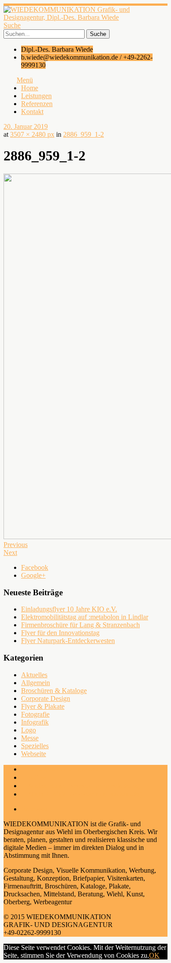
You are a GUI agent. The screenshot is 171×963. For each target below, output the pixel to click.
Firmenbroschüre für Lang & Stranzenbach (80, 625)
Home (29, 88)
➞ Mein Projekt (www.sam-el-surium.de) (81, 794)
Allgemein (35, 682)
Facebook (34, 567)
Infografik (35, 722)
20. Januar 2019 (26, 126)
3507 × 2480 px (32, 134)
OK (154, 955)
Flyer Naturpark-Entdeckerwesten (68, 640)
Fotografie (35, 714)
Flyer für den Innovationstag (60, 632)
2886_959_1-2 (83, 134)
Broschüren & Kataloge (54, 690)
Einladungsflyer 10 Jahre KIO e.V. (69, 609)
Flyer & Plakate (42, 706)
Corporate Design (45, 698)
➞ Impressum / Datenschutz (62, 769)
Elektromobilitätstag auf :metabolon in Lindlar (84, 617)
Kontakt (32, 111)
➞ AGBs (33, 777)
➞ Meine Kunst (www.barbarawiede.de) (80, 785)
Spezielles (35, 746)
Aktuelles (34, 675)
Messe (30, 738)
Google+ (33, 575)
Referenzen (37, 103)
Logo (28, 730)
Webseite (33, 753)
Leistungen (36, 95)
